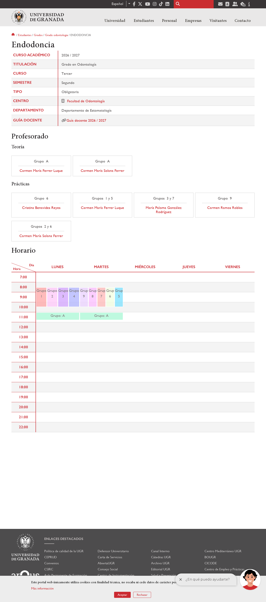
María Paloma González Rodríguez (164, 210)
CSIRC (48, 569)
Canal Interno (160, 551)
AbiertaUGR (106, 563)
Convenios (51, 563)
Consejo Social (108, 569)
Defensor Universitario (113, 551)
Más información (42, 588)
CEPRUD (50, 557)
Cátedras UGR (161, 557)
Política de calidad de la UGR (64, 551)
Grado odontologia (56, 35)
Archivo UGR (160, 563)
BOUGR (210, 557)
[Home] (37, 17)
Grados (38, 35)
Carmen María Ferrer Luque (41, 171)
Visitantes (218, 21)
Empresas (193, 21)
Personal (169, 21)
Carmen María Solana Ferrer (102, 171)
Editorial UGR (160, 569)
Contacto (243, 21)
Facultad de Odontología (86, 101)
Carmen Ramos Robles (225, 208)
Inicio (13, 35)
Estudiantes (144, 21)
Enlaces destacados (63, 539)
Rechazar (142, 594)
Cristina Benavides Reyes (41, 208)
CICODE (210, 563)
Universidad (115, 21)
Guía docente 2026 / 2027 (86, 120)
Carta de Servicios (110, 557)
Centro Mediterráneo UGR (222, 551)
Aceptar (122, 594)
